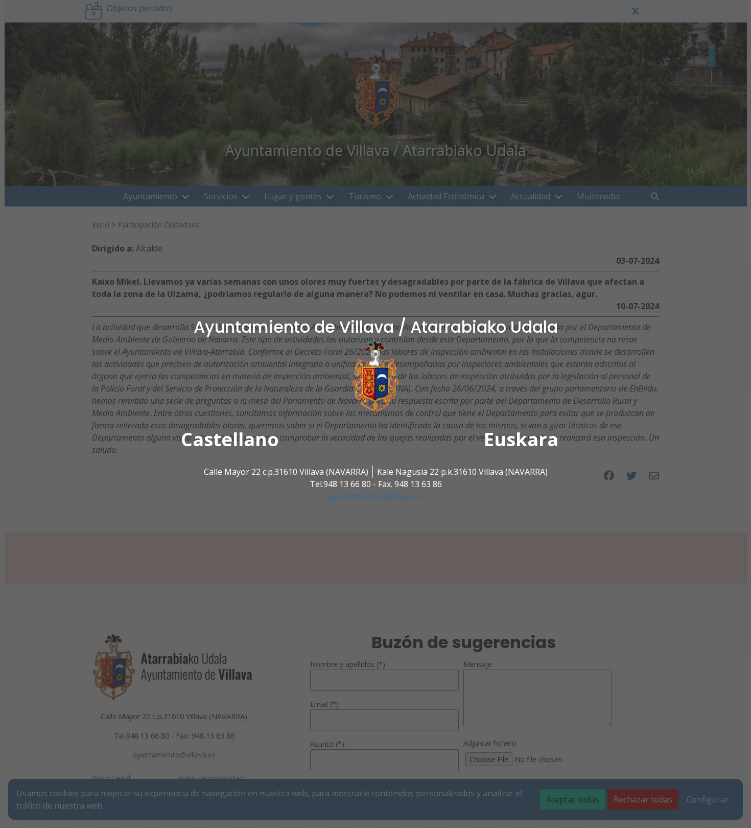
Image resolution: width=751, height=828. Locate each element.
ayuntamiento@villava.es (375, 496)
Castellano (230, 439)
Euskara (521, 439)
